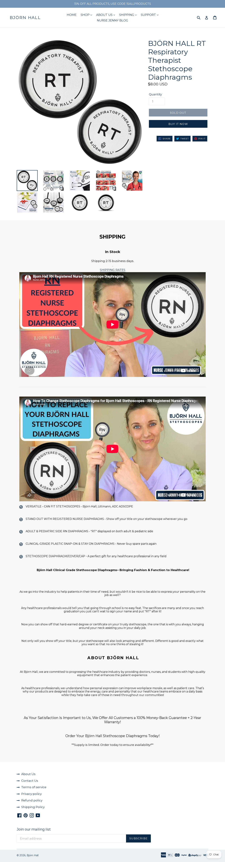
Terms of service (33, 787)
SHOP (85, 15)
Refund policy (31, 800)
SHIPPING (127, 15)
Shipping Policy (33, 807)
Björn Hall (25, 17)
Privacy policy (31, 794)
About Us (28, 774)
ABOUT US (104, 15)
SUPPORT (149, 15)
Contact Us (29, 780)
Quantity (155, 94)
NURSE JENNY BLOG (112, 20)
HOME (71, 15)
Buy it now (178, 124)
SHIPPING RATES (112, 270)
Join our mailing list (34, 829)
